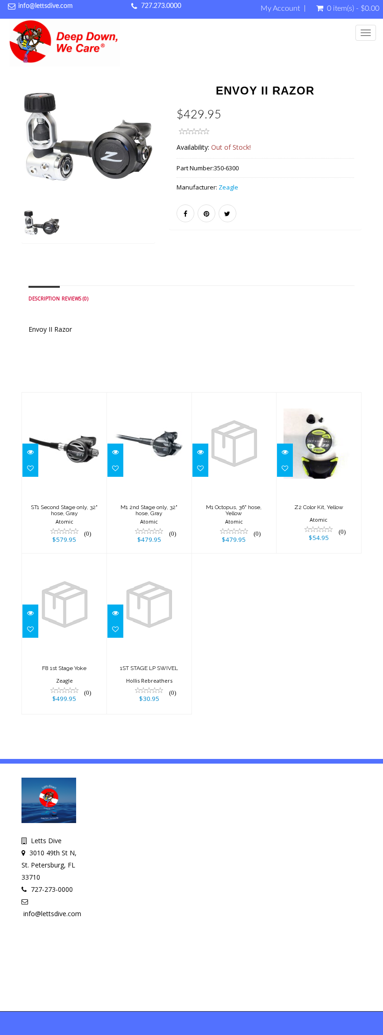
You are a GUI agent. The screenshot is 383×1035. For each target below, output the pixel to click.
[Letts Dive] (64, 44)
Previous (28, 170)
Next (150, 170)
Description (44, 298)
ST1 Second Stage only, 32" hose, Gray (64, 510)
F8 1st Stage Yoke (64, 668)
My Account (280, 8)
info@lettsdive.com (45, 6)
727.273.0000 (161, 6)
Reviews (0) (75, 298)
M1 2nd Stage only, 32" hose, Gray (149, 510)
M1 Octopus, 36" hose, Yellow (234, 510)
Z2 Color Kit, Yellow (318, 507)
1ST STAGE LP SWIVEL (149, 668)
